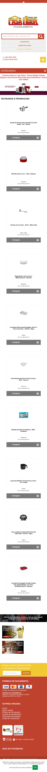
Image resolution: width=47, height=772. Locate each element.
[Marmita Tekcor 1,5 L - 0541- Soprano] (23, 163)
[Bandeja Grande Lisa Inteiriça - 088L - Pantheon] (23, 419)
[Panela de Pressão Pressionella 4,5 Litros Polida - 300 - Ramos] (23, 112)
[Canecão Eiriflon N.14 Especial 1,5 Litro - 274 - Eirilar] (23, 470)
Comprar (16, 138)
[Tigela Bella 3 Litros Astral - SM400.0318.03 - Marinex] (23, 266)
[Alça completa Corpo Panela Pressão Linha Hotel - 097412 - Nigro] (23, 522)
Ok (35, 767)
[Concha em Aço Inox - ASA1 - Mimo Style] (23, 215)
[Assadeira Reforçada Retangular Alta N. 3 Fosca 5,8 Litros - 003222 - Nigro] (23, 317)
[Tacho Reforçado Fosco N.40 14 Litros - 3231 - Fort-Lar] (23, 368)
